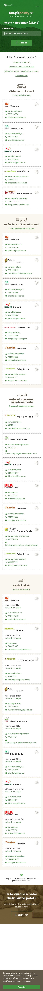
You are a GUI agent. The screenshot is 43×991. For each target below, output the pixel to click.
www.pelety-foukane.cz (18, 198)
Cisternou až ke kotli (21, 62)
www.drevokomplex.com (18, 444)
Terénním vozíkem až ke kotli (21, 67)
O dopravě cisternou (21, 95)
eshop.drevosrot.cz (16, 354)
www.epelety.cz (14, 267)
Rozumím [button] (21, 987)
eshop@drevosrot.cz (17, 360)
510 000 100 (12, 495)
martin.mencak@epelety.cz (20, 273)
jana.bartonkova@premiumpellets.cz (21, 545)
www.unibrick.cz (14, 422)
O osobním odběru (21, 589)
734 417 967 (13, 646)
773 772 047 (13, 201)
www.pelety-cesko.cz (17, 374)
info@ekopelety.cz (16, 140)
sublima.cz (12, 643)
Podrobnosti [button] (26, 981)
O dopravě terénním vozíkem (21, 228)
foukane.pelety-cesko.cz (18, 176)
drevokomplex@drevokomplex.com (21, 453)
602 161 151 (12, 425)
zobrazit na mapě (13, 608)
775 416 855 (13, 137)
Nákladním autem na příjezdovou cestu (21, 71)
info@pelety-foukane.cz (18, 204)
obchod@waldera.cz (17, 117)
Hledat (23, 42)
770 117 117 (12, 447)
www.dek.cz (13, 492)
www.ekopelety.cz (15, 133)
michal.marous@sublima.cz (20, 649)
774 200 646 (13, 270)
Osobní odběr (22, 75)
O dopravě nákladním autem (21, 406)
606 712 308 (13, 539)
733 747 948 (13, 335)
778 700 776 (13, 114)
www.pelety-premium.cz (18, 536)
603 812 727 (13, 179)
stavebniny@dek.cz (16, 498)
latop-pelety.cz (14, 332)
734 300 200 (13, 357)
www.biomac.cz (14, 156)
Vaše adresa (8, 28)
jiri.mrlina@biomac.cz (17, 162)
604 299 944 (13, 159)
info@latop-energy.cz (17, 339)
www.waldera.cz (15, 111)
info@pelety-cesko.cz (17, 183)
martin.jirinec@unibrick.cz (19, 428)
